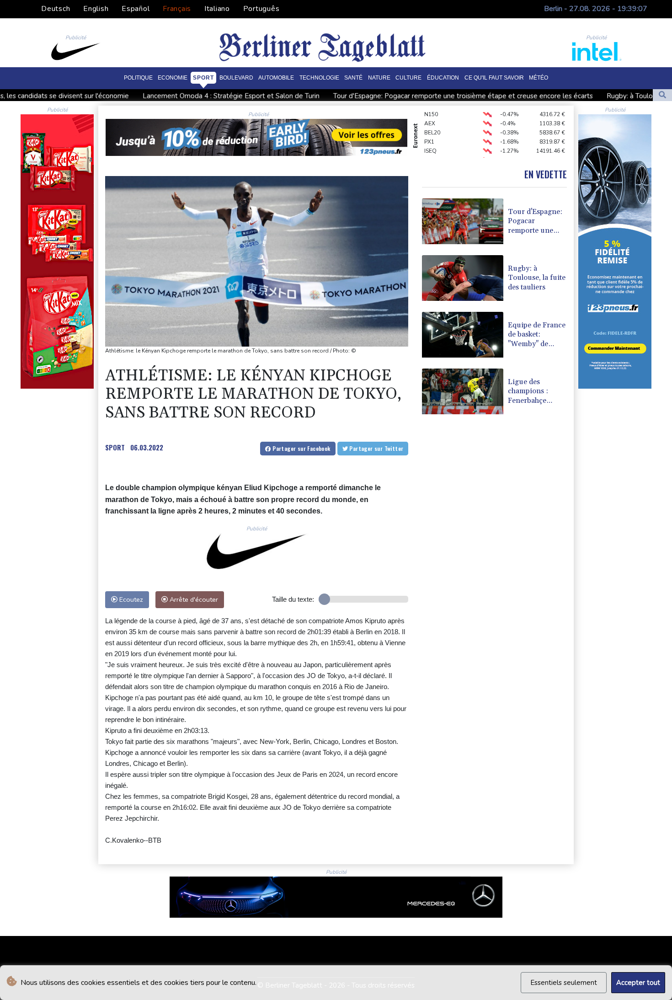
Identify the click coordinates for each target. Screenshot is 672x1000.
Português (261, 9)
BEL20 (432, 121)
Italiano (217, 9)
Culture (408, 77)
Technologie (319, 77)
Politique (138, 77)
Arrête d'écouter (193, 599)
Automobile (276, 77)
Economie (172, 77)
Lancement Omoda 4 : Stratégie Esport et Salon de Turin (147, 96)
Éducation (443, 77)
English (95, 9)
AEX (429, 112)
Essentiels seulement (563, 982)
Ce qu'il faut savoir (494, 77)
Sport (203, 77)
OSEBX (433, 149)
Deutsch (55, 9)
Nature (379, 77)
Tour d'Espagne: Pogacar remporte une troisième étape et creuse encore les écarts (380, 96)
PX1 (429, 130)
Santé (353, 77)
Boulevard (236, 77)
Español (135, 9)
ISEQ (430, 140)
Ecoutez (130, 599)
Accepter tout (638, 982)
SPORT (115, 447)
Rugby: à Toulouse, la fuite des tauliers (583, 96)
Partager (301, 448)
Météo (538, 77)
